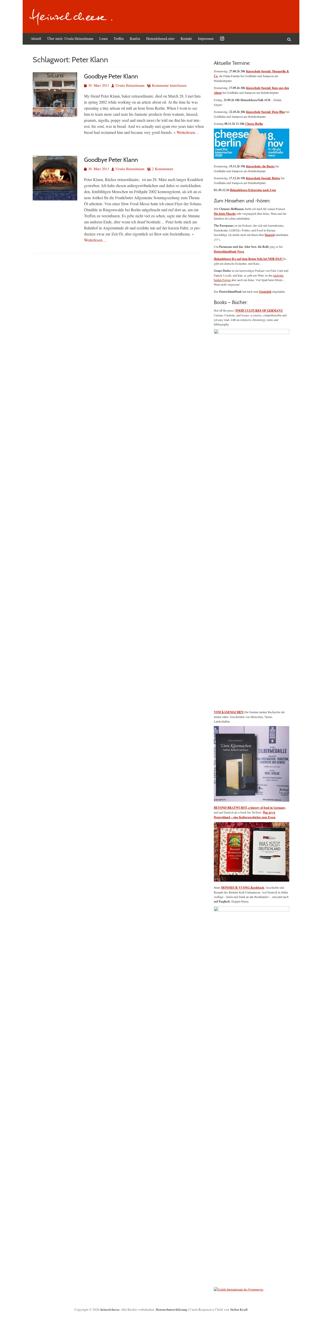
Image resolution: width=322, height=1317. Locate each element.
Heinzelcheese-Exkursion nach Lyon (253, 190)
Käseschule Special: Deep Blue (265, 112)
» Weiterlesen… (186, 132)
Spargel (269, 235)
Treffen (119, 38)
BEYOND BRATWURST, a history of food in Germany (250, 807)
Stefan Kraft (239, 1309)
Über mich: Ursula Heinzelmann (70, 38)
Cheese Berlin (254, 124)
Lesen (103, 38)
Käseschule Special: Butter (263, 178)
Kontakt (186, 38)
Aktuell (36, 38)
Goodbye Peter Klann (111, 76)
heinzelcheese (109, 1309)
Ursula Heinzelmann (129, 85)
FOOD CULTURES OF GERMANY (259, 310)
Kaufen (135, 38)
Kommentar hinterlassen (169, 85)
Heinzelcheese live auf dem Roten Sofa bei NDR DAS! (248, 259)
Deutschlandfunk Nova (229, 251)
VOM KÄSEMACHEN (229, 712)
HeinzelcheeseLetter (160, 38)
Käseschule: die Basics (260, 166)
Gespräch (265, 291)
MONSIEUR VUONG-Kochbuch (242, 887)
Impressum (206, 38)
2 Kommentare (162, 168)
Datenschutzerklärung (171, 1309)
